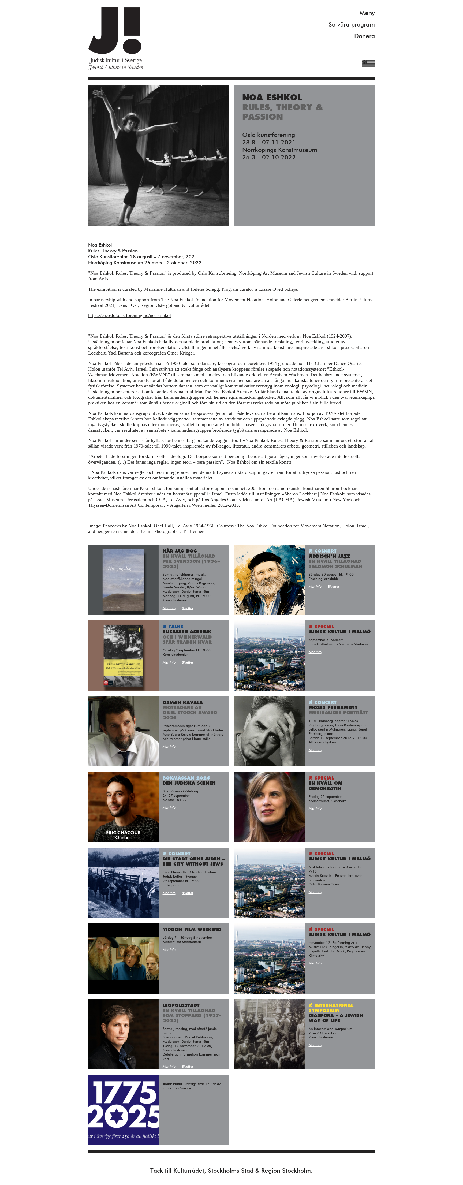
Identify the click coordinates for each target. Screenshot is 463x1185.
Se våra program (351, 25)
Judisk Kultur (115, 38)
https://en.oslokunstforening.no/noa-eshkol (129, 315)
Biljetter (187, 608)
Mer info (169, 608)
